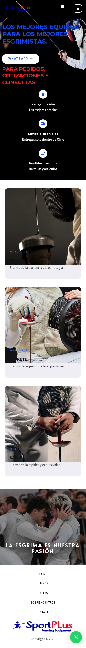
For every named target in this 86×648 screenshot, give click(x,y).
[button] (76, 637)
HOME (43, 574)
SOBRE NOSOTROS (43, 602)
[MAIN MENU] (78, 8)
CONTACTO (43, 612)
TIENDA (43, 583)
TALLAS (43, 593)
